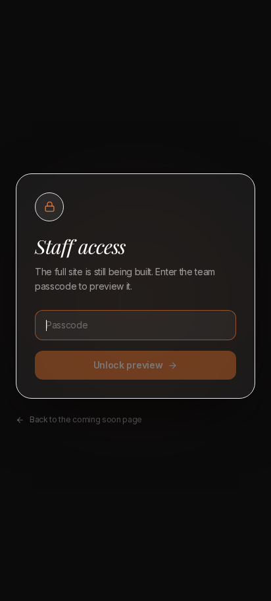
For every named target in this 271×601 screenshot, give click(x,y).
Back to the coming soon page (86, 419)
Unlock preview (128, 364)
